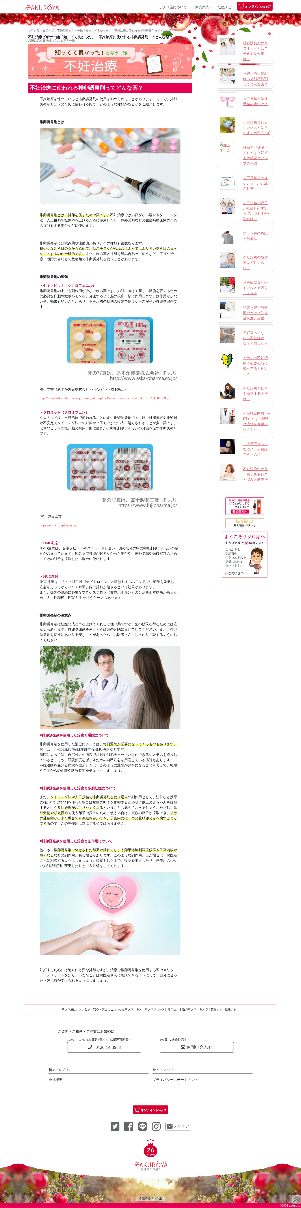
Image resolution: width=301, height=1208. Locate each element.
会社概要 (55, 1080)
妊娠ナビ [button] (225, 7)
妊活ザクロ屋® (150, 1169)
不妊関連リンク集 (150, 1198)
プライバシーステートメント (175, 1080)
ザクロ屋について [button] (176, 7)
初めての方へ (59, 1070)
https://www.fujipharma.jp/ (58, 525)
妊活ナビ (48, 30)
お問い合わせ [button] (199, 1047)
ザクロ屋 (34, 30)
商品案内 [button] (202, 7)
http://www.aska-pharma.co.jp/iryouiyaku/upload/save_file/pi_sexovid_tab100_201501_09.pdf (105, 398)
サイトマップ (163, 1070)
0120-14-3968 (108, 1047)
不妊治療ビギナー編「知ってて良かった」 (84, 30)
